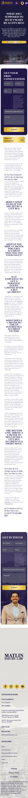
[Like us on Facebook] (5, 686)
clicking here (7, 502)
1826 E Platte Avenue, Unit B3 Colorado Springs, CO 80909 (10, 716)
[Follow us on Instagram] (11, 687)
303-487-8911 (17, 188)
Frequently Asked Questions (10, 753)
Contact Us (5, 763)
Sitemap (14, 768)
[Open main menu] (26, 3)
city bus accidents (19, 155)
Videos (3, 759)
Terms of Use (15, 107)
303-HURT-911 (9, 504)
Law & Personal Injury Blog (9, 756)
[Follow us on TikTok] (17, 687)
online (5, 188)
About (3, 746)
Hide (22, 139)
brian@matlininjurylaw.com (9, 735)
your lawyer (12, 413)
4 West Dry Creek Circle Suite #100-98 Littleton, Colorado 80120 (13, 711)
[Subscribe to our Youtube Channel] (23, 686)
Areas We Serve (6, 750)
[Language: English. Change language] (17, 3)
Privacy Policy (20, 106)
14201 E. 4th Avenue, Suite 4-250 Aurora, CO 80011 (11, 721)
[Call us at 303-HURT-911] (22, 3)
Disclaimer (14, 776)
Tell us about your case (14, 42)
